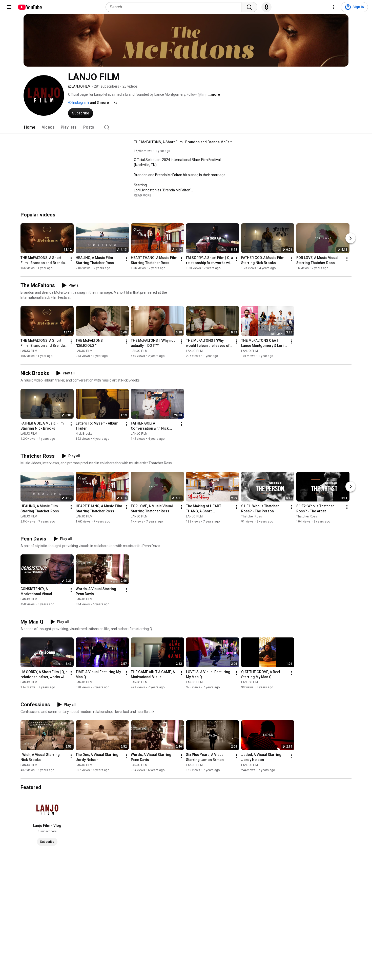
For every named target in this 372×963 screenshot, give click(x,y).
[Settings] (334, 7)
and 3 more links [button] (103, 103)
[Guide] (9, 7)
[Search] (249, 7)
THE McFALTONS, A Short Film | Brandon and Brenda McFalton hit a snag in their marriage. (184, 142)
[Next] (350, 238)
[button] (142, 195)
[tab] (30, 127)
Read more (142, 195)
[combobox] (175, 7)
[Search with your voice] (266, 7)
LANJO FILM (28, 351)
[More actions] (71, 259)
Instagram (80, 103)
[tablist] (186, 127)
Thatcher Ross (251, 516)
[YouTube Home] (29, 7)
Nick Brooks (84, 433)
